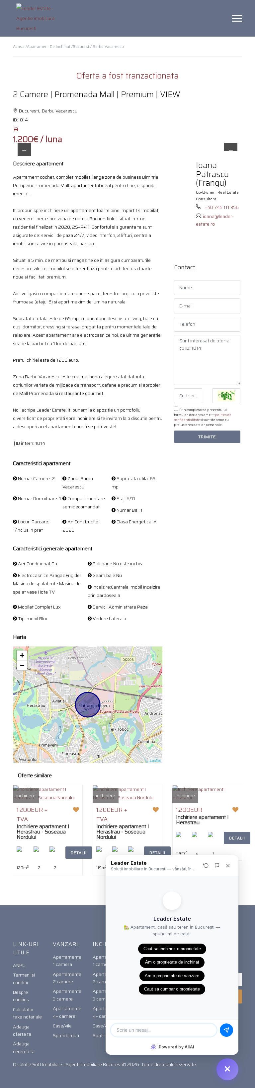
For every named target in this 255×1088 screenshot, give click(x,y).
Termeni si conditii (24, 978)
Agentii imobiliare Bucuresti (94, 1064)
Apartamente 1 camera (67, 960)
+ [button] (22, 655)
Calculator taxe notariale (27, 1013)
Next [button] (230, 149)
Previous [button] (24, 149)
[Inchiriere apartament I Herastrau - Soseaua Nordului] (47, 793)
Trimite (207, 437)
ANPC (19, 965)
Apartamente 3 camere (67, 995)
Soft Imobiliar (46, 1064)
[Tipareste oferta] (16, 129)
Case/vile (62, 1025)
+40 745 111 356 (222, 207)
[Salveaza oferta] (76, 810)
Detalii (79, 852)
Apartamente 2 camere (67, 978)
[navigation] (237, 18)
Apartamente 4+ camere (67, 1012)
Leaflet (155, 760)
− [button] (22, 665)
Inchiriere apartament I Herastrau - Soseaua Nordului (43, 831)
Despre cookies (21, 996)
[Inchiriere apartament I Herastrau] (207, 793)
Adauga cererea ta (24, 1047)
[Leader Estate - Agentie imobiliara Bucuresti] (38, 18)
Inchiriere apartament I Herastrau (202, 819)
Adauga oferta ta (22, 1030)
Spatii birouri (66, 1035)
